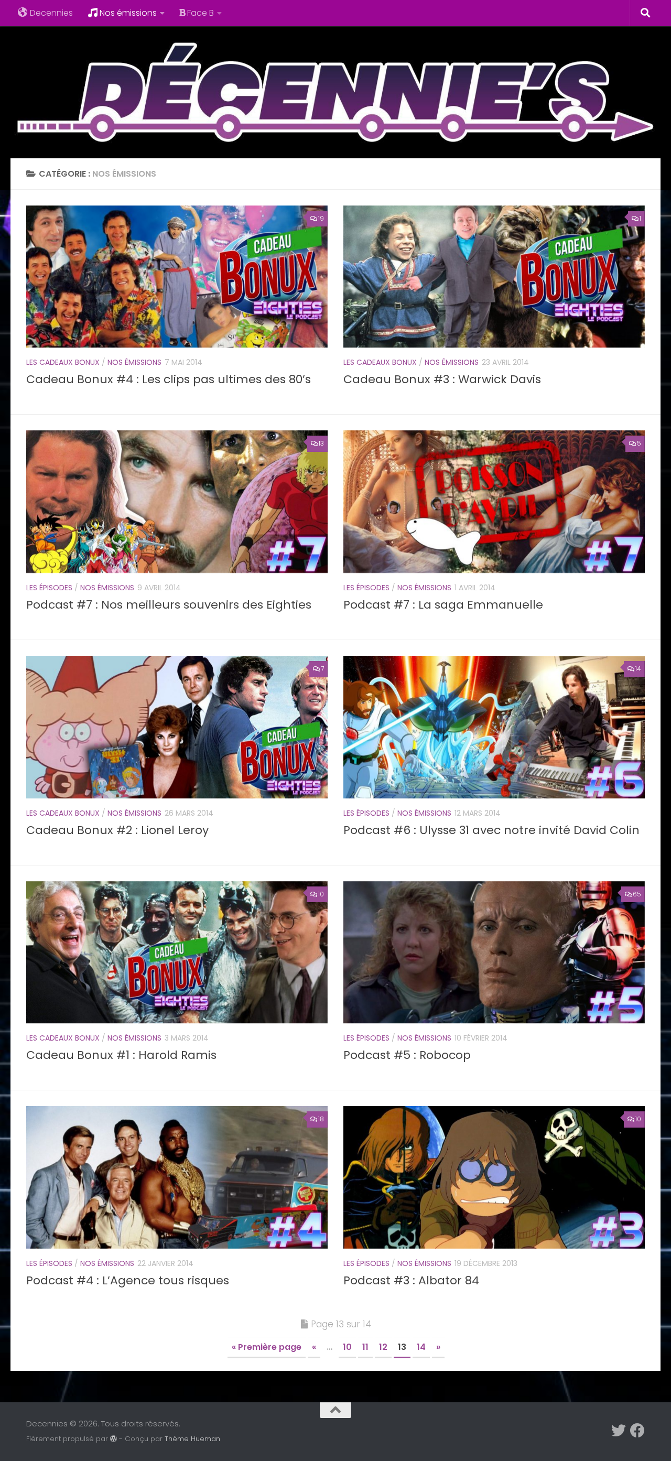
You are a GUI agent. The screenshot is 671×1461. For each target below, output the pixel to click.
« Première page (266, 1347)
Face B (200, 13)
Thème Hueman (192, 1439)
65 (637, 894)
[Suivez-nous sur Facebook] (637, 1430)
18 (321, 1118)
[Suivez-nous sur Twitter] (618, 1430)
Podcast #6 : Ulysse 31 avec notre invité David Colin (491, 830)
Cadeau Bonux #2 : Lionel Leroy (117, 830)
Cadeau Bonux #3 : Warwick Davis (442, 379)
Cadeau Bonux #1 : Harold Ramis (121, 1055)
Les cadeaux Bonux (63, 362)
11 (365, 1347)
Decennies (51, 13)
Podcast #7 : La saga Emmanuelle (443, 605)
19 (321, 218)
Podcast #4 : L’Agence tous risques (127, 1280)
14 (638, 668)
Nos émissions (128, 13)
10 (321, 894)
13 (321, 443)
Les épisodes (49, 587)
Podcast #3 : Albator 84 (411, 1280)
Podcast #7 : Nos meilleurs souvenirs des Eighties (168, 605)
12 (383, 1347)
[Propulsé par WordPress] (113, 1438)
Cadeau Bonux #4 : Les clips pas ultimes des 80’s (168, 379)
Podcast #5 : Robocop (407, 1055)
